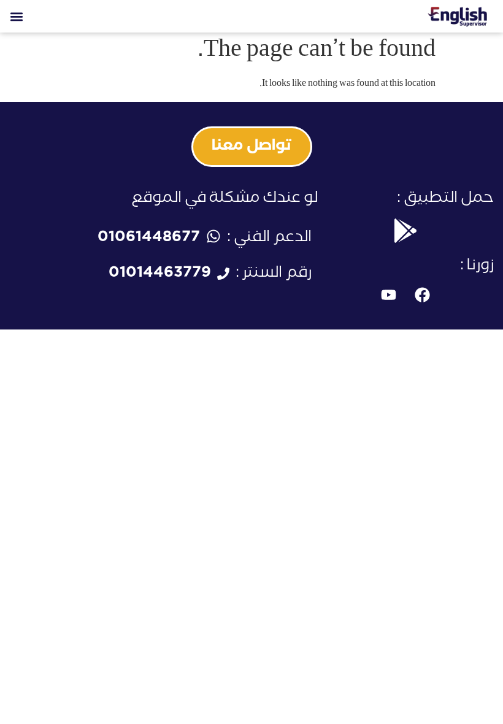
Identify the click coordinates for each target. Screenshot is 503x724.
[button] (16, 16)
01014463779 (160, 274)
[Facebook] (422, 295)
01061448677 (149, 239)
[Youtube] (389, 295)
